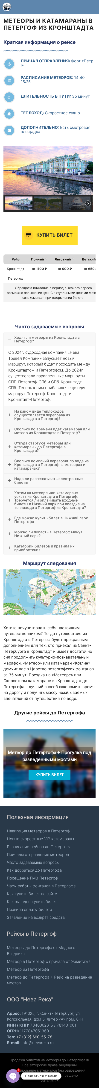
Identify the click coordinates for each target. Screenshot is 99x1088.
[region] (49, 179)
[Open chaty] (12, 1076)
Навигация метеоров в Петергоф (38, 831)
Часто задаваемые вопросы (33, 862)
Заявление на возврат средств (36, 917)
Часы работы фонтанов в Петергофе (41, 886)
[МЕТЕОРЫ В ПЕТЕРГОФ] (7, 7)
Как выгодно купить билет (32, 901)
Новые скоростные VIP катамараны (40, 839)
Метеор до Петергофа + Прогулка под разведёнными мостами (49, 756)
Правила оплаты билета (29, 909)
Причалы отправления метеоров (38, 854)
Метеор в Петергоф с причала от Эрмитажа (48, 961)
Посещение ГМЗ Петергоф (32, 878)
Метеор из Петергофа (28, 969)
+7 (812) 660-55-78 (34, 1037)
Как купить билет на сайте (32, 894)
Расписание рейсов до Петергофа (39, 846)
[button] (9, 170)
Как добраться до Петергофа (34, 870)
